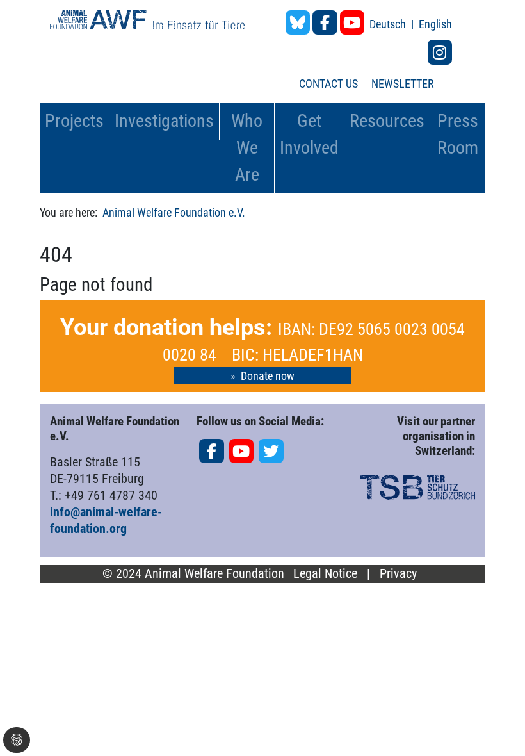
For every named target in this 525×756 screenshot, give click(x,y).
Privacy (398, 573)
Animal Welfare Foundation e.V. (173, 212)
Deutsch (388, 24)
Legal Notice (325, 573)
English (435, 24)
